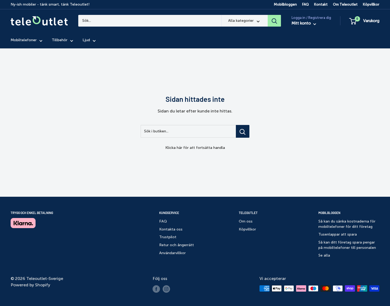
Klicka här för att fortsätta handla (195, 147)
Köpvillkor (371, 4)
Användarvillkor (172, 253)
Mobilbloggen (285, 4)
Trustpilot (167, 237)
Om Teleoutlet (345, 4)
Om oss (246, 221)
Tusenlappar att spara (337, 234)
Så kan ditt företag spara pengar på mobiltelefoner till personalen (347, 245)
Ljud (86, 40)
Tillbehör (59, 40)
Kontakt (321, 4)
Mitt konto (302, 23)
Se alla (324, 255)
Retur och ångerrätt (176, 245)
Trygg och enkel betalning (32, 213)
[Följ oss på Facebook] (156, 289)
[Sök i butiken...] (242, 131)
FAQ (305, 4)
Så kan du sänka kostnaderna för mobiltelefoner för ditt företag (346, 224)
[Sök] (274, 21)
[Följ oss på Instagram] (166, 289)
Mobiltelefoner (24, 40)
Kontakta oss (171, 229)
